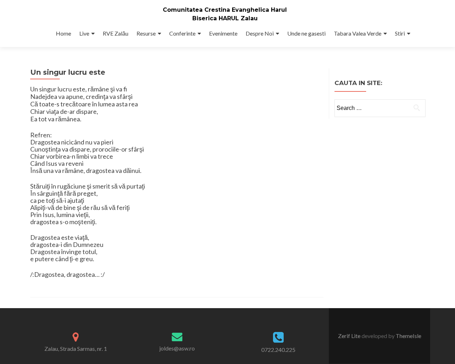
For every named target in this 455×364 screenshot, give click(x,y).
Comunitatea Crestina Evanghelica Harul (225, 9)
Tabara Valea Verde (357, 33)
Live (84, 33)
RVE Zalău (115, 33)
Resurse (146, 33)
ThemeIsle (408, 335)
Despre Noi (260, 33)
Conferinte (182, 33)
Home (63, 33)
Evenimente (223, 33)
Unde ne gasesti (306, 33)
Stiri (400, 33)
